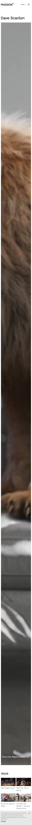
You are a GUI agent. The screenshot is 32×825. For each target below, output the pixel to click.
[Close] (29, 813)
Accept (3, 821)
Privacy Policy (4, 818)
